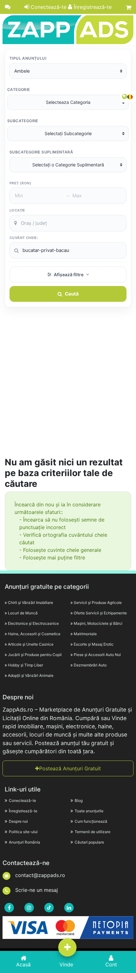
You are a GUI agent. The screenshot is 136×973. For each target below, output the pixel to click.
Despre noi (18, 821)
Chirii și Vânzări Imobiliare (30, 602)
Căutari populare (89, 842)
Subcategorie (22, 120)
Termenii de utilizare (92, 831)
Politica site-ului (23, 831)
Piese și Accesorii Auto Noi (97, 654)
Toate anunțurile (89, 811)
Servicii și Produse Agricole (98, 602)
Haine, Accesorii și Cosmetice (34, 633)
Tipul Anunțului (27, 58)
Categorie (18, 89)
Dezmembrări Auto (90, 665)
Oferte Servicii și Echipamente (100, 613)
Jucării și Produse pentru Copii (35, 654)
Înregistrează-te (92, 7)
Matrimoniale (85, 633)
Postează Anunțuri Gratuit (70, 768)
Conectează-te (47, 7)
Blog (79, 800)
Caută (72, 294)
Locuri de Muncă (23, 613)
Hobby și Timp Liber (25, 665)
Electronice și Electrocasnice (33, 623)
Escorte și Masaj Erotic (94, 644)
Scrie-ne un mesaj (36, 890)
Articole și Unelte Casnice (30, 644)
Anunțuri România (24, 842)
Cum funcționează (91, 821)
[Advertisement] (68, 386)
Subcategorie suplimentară (41, 152)
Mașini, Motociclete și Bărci (98, 623)
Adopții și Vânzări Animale (30, 675)
